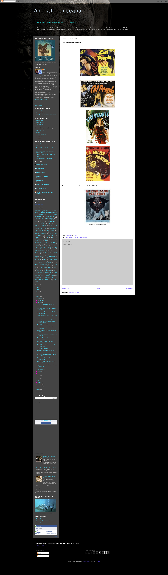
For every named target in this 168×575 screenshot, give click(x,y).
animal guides (43, 214)
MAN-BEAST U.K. (41, 188)
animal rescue (50, 216)
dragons (39, 239)
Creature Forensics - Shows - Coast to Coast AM (46, 362)
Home (98, 289)
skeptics (55, 270)
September (40, 369)
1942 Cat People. (66, 45)
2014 (37, 292)
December (40, 298)
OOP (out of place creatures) (43, 262)
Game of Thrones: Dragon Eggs (49, 477)
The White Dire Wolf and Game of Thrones (49, 457)
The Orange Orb (39, 124)
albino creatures (46, 210)
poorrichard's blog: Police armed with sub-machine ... (46, 312)
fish (53, 244)
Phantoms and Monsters (42, 176)
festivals (48, 244)
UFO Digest (38, 156)
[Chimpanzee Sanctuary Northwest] (40, 533)
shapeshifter (84, 237)
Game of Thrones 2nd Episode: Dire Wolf (45, 468)
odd (46, 261)
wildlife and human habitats (46, 278)
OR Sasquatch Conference (43, 545)
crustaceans (37, 233)
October (40, 302)
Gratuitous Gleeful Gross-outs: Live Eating (45, 351)
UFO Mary (38, 132)
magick (46, 257)
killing (42, 256)
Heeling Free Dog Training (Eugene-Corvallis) (44, 521)
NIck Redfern (39, 261)
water (37, 277)
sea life (39, 270)
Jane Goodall (44, 254)
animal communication (49, 212)
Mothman (37, 259)
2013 (37, 294)
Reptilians (55, 267)
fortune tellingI (53, 245)
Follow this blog (46, 423)
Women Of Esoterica (41, 134)
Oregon (36, 264)
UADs (36, 275)
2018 (37, 287)
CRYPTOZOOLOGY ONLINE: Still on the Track (46, 308)
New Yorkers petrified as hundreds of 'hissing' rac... (46, 345)
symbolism (39, 272)
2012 (37, 296)
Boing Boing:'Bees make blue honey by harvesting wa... (46, 358)
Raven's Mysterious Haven (42, 184)
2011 (37, 389)
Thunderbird (43, 274)
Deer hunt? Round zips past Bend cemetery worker (45, 341)
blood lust (50, 221)
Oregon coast (44, 264)
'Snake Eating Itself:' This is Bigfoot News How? (47, 316)
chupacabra (37, 228)
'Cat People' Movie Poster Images (45, 319)
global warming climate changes (46, 248)
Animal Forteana (57, 11)
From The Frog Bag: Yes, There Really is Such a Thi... (47, 327)
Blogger (98, 561)
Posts (39, 553)
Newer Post (65, 289)
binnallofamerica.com (42, 324)
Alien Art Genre (39, 136)
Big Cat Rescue (39, 518)
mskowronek (86, 561)
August (39, 371)
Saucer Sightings (40, 122)
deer (56, 233)
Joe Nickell (51, 254)
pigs (50, 266)
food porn (44, 245)
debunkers (51, 233)
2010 (37, 392)
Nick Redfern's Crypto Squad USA (44, 158)
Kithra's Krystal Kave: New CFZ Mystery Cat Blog (47, 354)
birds (36, 222)
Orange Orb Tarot (40, 130)
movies (79, 237)
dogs (47, 237)
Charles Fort (52, 227)
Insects (47, 252)
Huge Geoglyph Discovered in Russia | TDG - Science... (46, 331)
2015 (37, 289)
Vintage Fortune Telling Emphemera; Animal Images (46, 321)
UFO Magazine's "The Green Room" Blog (46, 154)
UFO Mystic (47, 275)
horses (54, 250)
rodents (49, 269)
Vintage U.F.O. (39, 120)
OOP (56, 261)
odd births (52, 261)
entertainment (73, 237)
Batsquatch (37, 220)
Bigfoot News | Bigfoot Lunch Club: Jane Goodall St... (47, 365)
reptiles (49, 267)
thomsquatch (39, 180)
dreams (46, 239)
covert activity (39, 230)
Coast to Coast (53, 228)
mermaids (53, 257)
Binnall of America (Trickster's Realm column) (45, 148)
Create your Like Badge (52, 536)
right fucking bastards (40, 269)
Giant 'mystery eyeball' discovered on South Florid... (46, 338)
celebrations (44, 227)
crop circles (52, 232)
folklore (37, 245)
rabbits (54, 265)
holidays (49, 250)
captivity (44, 225)
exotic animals (52, 240)
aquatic (43, 218)
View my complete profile (41, 99)
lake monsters (52, 256)
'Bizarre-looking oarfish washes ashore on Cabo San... (47, 334)
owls (51, 264)
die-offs (40, 235)
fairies (46, 242)
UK (56, 275)
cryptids (43, 233)
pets (46, 266)
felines (42, 244)
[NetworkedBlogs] (46, 420)
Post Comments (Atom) (74, 292)
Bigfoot (53, 220)
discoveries (50, 235)
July (39, 373)
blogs (41, 222)
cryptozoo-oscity (40, 168)
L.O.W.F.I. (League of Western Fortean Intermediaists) (45, 151)
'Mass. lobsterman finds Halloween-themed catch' (45, 305)
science (55, 269)
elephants (53, 239)
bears (42, 220)
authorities (50, 218)
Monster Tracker (40, 144)
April (39, 380)
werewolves (47, 277)
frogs (36, 247)
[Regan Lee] (35, 203)
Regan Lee (46, 70)
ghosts (49, 247)
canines (49, 223)
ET (46, 240)
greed (53, 249)
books (36, 224)
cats (51, 225)
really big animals (42, 267)
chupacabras (44, 228)
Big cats (68, 237)
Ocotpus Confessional (41, 112)
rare (35, 267)
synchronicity (48, 272)
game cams (42, 247)
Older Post (129, 289)
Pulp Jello (38, 138)
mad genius (38, 257)
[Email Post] (81, 235)
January (40, 387)
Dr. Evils (54, 237)
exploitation (38, 242)
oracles (54, 262)
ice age (36, 252)
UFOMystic (38, 146)
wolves (55, 280)
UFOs (52, 275)
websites (41, 277)
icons (41, 252)
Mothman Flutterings (41, 111)
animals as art (37, 218)
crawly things (50, 230)
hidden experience (40, 172)
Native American (53, 259)
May (39, 378)
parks (42, 265)
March (39, 382)
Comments (40, 556)
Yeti (37, 281)
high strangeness (39, 250)
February (40, 384)
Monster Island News (41, 164)
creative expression (40, 232)
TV (53, 274)
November (40, 300)
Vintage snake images (42, 348)
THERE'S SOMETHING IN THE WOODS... (44, 192)
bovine (43, 224)
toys (49, 274)
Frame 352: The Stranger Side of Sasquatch (46, 114)
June (39, 376)
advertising (37, 210)
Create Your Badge (39, 204)
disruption (38, 237)
